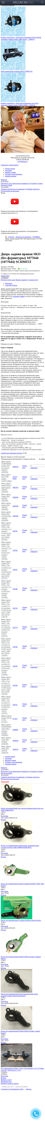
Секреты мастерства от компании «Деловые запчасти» (20, 189)
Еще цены (4, 816)
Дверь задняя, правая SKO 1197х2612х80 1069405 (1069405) (6, 516)
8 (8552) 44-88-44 (21, 1086)
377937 (14, 719)
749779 (14, 627)
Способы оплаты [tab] (11, 285)
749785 (14, 666)
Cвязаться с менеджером (9, 165)
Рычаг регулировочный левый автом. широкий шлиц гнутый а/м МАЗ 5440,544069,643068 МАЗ (20, 846)
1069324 (15, 467)
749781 (14, 531)
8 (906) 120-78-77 (8, 1086)
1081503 (15, 487)
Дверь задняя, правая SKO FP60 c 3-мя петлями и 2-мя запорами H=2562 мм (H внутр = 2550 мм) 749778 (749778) (6, 608)
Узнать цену (5, 276)
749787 (14, 570)
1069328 (15, 741)
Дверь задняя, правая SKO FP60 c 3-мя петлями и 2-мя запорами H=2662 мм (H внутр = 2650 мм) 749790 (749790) (6, 685)
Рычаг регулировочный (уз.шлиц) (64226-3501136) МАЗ (21, 920)
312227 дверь (14, 477)
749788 (14, 589)
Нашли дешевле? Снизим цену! (27, 280)
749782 (14, 550)
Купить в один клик (8, 280)
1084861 (15, 730)
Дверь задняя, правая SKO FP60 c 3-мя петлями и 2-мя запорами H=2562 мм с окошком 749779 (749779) (6, 627)
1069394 (15, 497)
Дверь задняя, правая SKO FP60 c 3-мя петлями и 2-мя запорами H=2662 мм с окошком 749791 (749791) (6, 705)
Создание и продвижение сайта (12, 1089)
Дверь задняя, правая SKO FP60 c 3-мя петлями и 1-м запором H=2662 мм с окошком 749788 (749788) (6, 589)
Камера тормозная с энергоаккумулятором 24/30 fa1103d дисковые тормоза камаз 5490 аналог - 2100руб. (21, 38)
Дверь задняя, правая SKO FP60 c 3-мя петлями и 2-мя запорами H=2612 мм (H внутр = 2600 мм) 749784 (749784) (6, 647)
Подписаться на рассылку (10, 191)
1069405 (15, 516)
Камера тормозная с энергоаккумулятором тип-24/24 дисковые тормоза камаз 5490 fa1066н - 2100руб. (19, 104)
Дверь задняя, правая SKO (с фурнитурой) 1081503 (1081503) (6, 487)
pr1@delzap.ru (22, 161)
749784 (14, 647)
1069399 (15, 506)
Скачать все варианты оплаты (11, 453)
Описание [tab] (8, 283)
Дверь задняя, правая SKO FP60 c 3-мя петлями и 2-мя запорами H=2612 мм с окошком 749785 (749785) (6, 666)
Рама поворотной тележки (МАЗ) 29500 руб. (17, 71)
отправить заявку (19, 296)
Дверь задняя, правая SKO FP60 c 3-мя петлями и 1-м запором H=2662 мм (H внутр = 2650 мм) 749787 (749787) (6, 570)
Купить (3, 820)
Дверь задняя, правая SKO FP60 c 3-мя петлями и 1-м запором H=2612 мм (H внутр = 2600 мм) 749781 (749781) (6, 531)
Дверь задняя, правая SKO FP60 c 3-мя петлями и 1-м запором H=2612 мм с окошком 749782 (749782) (6, 550)
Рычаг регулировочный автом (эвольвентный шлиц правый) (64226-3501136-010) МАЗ (19, 995)
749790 (14, 685)
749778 (14, 608)
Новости (4, 180)
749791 (14, 705)
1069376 (15, 749)
